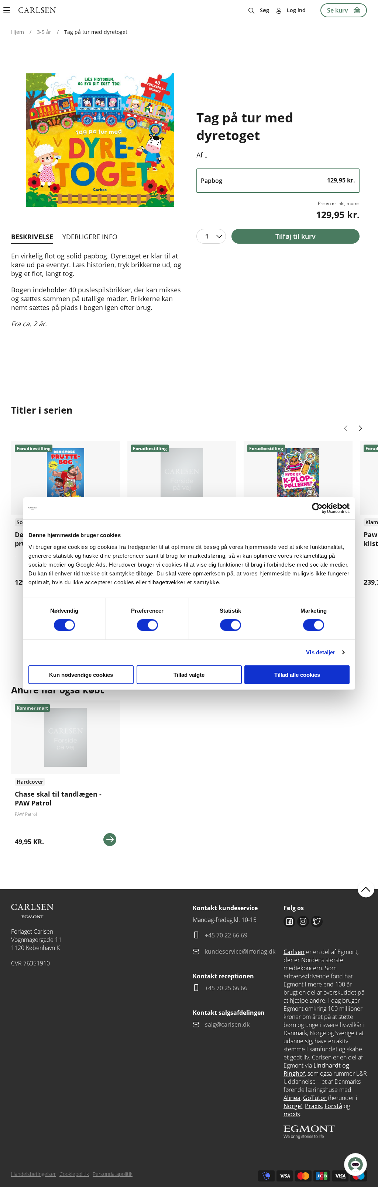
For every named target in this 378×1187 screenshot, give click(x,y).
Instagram (303, 921)
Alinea (292, 1098)
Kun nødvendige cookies (81, 674)
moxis (292, 1114)
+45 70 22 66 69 (226, 935)
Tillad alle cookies (297, 674)
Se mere (109, 839)
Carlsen (294, 952)
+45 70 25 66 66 (226, 988)
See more (65, 776)
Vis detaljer (320, 652)
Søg (264, 10)
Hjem (17, 31)
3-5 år (44, 31)
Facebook (289, 921)
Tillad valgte (189, 674)
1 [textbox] (207, 236)
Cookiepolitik (74, 1173)
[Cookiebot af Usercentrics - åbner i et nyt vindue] (317, 508)
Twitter (317, 921)
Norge (292, 1106)
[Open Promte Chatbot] (355, 1164)
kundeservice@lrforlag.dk (240, 951)
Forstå (333, 1106)
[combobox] (211, 236)
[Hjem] (37, 10)
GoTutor (315, 1098)
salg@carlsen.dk (228, 1024)
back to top (366, 889)
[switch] (147, 625)
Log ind (296, 10)
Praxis (313, 1106)
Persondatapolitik (113, 1173)
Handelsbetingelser (33, 1173)
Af (199, 154)
